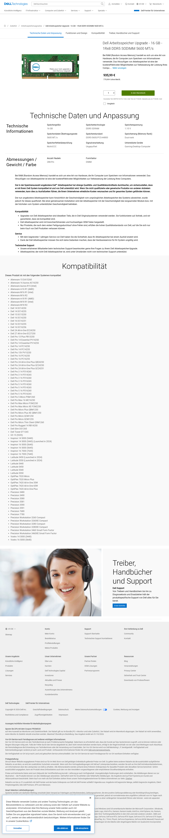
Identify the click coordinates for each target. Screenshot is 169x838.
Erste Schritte (119, 606)
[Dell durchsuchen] (102, 4)
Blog (126, 661)
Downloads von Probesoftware (136, 680)
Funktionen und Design (76, 33)
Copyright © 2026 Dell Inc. (16, 709)
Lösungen (9, 671)
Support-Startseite (92, 634)
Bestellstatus (50, 638)
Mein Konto (49, 634)
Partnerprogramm (91, 671)
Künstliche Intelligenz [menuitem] (13, 11)
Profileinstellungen (52, 643)
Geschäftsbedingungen (42, 709)
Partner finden (90, 661)
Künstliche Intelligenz (14, 661)
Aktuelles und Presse (53, 680)
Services (8, 675)
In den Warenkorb (138, 93)
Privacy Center (130, 671)
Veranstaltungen (131, 666)
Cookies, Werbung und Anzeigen (126, 709)
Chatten (129, 778)
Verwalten (17, 828)
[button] (115, 4)
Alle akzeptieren (81, 828)
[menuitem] (33, 11)
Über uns (48, 661)
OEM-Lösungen (90, 666)
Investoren (49, 675)
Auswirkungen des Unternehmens (58, 690)
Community (129, 634)
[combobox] (68, 4)
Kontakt (127, 638)
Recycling (49, 685)
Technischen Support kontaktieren (98, 638)
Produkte (9, 666)
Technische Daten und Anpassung (46, 33)
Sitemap (8, 635)
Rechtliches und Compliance (16, 715)
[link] (129, 4)
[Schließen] (90, 798)
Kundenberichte (51, 694)
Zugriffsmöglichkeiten (43, 715)
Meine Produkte (51, 648)
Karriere (48, 666)
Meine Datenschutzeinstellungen (88, 709)
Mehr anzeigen (119, 68)
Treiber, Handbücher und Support (124, 33)
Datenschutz (63, 709)
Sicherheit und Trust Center (135, 675)
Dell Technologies (12, 703)
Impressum (63, 715)
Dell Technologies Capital (55, 671)
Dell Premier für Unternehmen (153, 11)
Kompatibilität (98, 33)
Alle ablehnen (62, 828)
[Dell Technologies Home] (16, 4)
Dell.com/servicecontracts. (99, 750)
